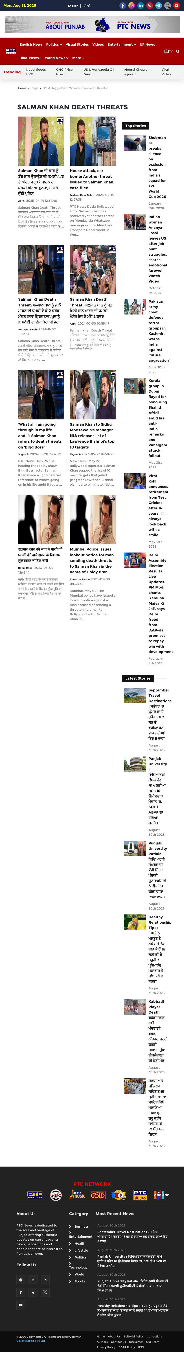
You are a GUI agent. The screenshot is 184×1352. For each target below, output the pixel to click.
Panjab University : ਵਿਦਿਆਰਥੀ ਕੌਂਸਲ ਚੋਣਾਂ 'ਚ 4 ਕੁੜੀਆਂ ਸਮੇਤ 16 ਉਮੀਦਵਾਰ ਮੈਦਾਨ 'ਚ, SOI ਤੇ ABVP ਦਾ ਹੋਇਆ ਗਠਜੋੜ (157, 791)
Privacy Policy (106, 1347)
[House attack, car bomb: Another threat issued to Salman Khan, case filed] (93, 141)
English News (31, 44)
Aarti (21, 200)
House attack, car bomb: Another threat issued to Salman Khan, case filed (92, 179)
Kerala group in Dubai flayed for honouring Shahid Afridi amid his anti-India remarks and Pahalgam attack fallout (157, 418)
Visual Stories (77, 44)
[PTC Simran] (140, 1195)
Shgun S (23, 454)
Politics (53, 44)
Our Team (152, 1341)
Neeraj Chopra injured (135, 72)
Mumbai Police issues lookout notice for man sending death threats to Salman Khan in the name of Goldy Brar (92, 560)
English (73, 5)
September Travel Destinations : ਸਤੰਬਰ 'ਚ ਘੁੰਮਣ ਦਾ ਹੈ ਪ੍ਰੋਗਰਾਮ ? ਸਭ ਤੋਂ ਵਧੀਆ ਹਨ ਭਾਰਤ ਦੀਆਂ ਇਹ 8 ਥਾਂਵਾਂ (157, 714)
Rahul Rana (25, 568)
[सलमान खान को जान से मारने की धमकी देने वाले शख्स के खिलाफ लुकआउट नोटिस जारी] (41, 519)
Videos (98, 44)
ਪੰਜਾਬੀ (87, 5)
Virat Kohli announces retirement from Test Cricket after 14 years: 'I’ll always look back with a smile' (157, 505)
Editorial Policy (134, 1336)
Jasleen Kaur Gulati (82, 195)
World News (55, 58)
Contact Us (118, 1341)
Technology (78, 1267)
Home (22, 88)
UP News (147, 44)
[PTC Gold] (98, 1195)
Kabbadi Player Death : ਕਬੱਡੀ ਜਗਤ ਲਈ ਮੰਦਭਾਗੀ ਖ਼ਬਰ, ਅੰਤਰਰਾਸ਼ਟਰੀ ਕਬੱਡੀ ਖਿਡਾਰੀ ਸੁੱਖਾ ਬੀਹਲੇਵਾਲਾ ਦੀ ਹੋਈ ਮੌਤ (157, 1031)
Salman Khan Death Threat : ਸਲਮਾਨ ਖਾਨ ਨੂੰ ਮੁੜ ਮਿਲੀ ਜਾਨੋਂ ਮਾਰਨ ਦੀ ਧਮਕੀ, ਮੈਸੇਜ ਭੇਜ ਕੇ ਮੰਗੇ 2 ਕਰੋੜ (91, 308)
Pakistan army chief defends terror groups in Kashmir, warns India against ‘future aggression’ (157, 331)
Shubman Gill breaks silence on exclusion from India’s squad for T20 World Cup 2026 (157, 167)
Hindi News (29, 58)
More (77, 58)
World (79, 1274)
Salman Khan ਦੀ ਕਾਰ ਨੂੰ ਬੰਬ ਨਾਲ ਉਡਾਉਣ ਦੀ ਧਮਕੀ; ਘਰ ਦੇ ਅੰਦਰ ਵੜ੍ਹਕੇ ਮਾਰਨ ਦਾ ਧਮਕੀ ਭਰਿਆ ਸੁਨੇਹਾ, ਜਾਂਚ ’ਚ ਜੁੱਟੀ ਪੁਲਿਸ (41, 182)
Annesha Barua (79, 579)
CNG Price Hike (64, 72)
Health (80, 1243)
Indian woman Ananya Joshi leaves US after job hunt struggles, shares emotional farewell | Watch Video (157, 249)
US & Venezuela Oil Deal (98, 72)
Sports (80, 1281)
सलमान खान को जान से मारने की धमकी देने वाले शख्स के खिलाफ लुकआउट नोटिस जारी (40, 555)
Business (82, 1226)
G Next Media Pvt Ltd (30, 1340)
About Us (114, 1336)
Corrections (155, 1336)
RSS (141, 1347)
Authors (102, 1341)
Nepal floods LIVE (36, 72)
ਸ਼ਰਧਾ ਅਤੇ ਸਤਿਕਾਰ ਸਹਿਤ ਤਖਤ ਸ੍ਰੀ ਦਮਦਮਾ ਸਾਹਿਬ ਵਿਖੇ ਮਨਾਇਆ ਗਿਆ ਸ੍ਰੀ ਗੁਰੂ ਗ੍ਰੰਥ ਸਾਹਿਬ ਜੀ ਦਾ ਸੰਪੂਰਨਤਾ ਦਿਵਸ (157, 1108)
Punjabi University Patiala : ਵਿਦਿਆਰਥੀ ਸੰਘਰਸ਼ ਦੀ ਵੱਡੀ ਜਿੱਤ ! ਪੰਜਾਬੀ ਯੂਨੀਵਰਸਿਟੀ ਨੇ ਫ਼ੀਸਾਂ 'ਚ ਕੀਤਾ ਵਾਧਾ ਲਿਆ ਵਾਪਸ (157, 870)
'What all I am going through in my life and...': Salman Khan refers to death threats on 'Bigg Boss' (40, 435)
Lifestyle (81, 1250)
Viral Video (166, 72)
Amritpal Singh (27, 329)
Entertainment (120, 44)
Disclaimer (136, 1341)
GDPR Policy (126, 1347)
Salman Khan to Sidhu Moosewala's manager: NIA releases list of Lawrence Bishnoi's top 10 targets (92, 435)
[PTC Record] (56, 1195)
